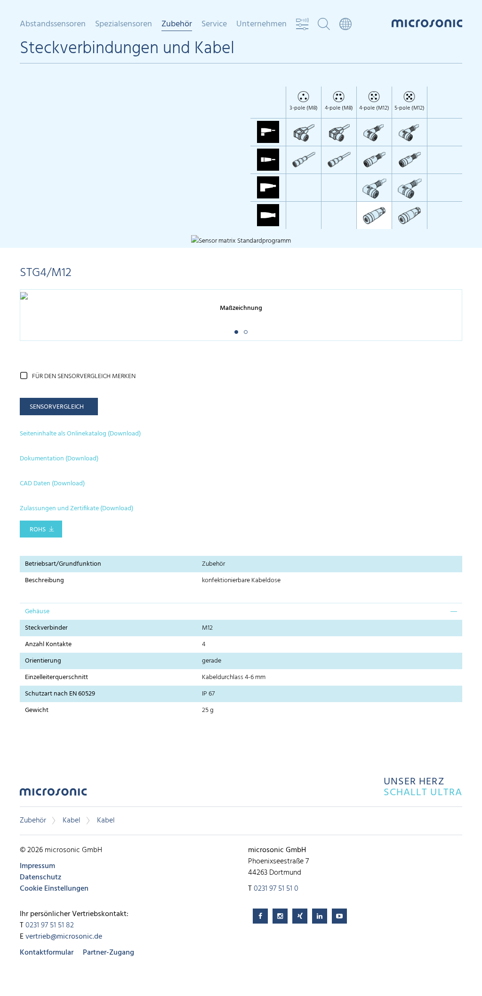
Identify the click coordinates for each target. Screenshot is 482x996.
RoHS (38, 529)
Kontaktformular (46, 953)
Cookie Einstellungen (54, 889)
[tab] (241, 611)
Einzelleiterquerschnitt (56, 677)
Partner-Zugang (108, 953)
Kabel (71, 820)
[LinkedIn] (319, 916)
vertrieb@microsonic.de (63, 937)
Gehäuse (37, 612)
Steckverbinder (46, 628)
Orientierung (43, 661)
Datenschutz (40, 877)
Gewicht (36, 710)
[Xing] (299, 916)
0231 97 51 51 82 (49, 925)
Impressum (37, 866)
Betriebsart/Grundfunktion (63, 564)
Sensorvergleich (57, 407)
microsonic (53, 794)
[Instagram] (280, 916)
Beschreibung (44, 580)
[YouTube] (339, 916)
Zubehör (33, 820)
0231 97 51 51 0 (276, 889)
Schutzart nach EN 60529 (60, 693)
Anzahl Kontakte (48, 644)
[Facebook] (260, 916)
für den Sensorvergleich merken (84, 376)
